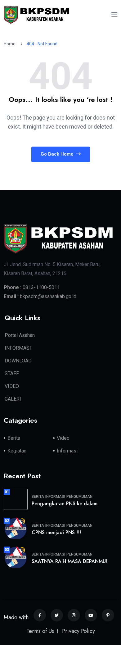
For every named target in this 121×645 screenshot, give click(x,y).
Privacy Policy (78, 631)
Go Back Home (58, 154)
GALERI (13, 399)
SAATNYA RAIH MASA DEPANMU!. (70, 561)
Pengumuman (79, 496)
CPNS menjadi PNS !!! (56, 532)
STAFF (12, 373)
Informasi (67, 451)
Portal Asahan (20, 335)
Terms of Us (40, 631)
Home (10, 43)
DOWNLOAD (18, 361)
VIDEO (12, 386)
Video (63, 438)
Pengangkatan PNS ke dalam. (65, 503)
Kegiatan (16, 451)
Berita (13, 438)
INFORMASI (18, 348)
